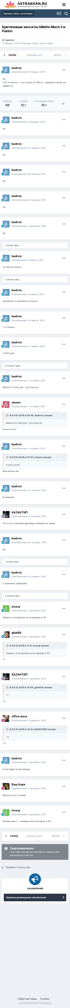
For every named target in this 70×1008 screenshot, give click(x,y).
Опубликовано (28, 71)
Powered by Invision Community (35, 1003)
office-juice (19, 716)
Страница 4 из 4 (35, 55)
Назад (12, 55)
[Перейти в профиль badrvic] (6, 70)
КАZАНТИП (20, 512)
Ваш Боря (18, 784)
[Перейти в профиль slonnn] (6, 404)
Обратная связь (27, 998)
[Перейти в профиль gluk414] (6, 634)
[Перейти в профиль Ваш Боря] (6, 786)
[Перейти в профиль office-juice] (6, 718)
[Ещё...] (63, 70)
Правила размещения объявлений (26, 897)
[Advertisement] (35, 950)
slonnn (16, 402)
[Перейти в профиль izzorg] (6, 608)
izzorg (16, 606)
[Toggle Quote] (7, 415)
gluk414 (16, 632)
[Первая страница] (4, 55)
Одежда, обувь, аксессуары (37, 43)
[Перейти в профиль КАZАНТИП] (6, 514)
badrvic (10, 40)
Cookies (44, 998)
